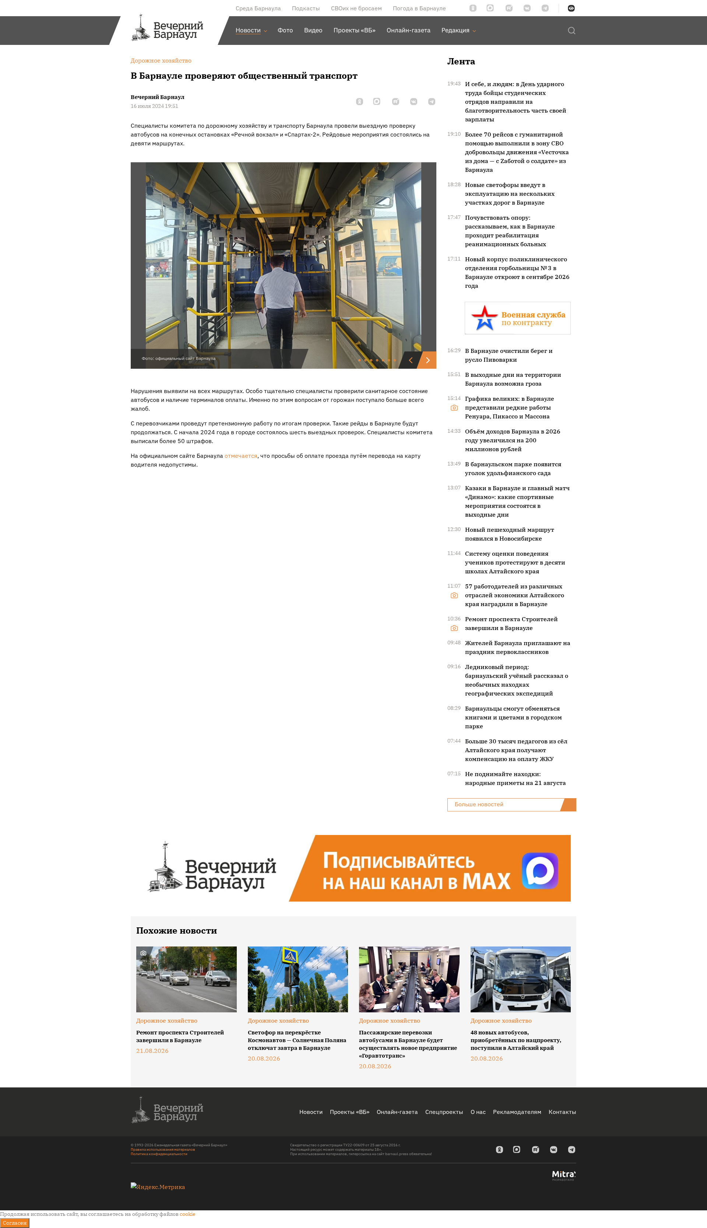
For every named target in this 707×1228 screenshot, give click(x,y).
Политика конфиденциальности (159, 1153)
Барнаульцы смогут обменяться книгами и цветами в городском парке (513, 717)
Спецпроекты (444, 1111)
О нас (478, 1111)
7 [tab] (395, 360)
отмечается (241, 455)
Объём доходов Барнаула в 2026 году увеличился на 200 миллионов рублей (512, 440)
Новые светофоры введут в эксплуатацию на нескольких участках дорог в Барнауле (510, 193)
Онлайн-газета (397, 1111)
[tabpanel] (283, 265)
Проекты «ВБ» (349, 1111)
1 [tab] (359, 360)
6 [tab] (389, 360)
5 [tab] (383, 360)
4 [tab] (377, 360)
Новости (311, 1111)
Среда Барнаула (258, 8)
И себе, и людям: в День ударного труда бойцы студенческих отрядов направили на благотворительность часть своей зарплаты (515, 101)
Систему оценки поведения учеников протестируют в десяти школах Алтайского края (515, 562)
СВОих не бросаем (356, 8)
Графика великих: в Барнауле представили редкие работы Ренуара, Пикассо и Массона (509, 407)
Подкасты (306, 8)
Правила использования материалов (163, 1149)
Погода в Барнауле (419, 8)
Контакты (562, 1111)
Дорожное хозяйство (166, 1020)
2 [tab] (365, 360)
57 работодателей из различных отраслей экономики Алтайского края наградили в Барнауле (514, 595)
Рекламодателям (517, 1111)
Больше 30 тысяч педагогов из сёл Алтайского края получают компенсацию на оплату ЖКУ (516, 749)
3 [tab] (371, 360)
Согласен (15, 1223)
